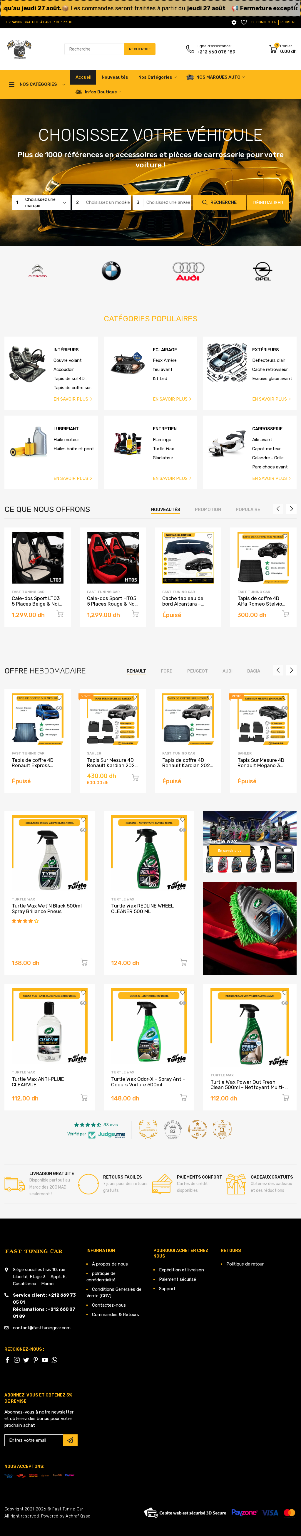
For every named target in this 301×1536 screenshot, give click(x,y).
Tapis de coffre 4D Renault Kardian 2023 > (187, 765)
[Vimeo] (54, 1360)
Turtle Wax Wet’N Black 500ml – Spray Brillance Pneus (49, 908)
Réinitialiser (268, 202)
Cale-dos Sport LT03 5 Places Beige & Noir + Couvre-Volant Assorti (36, 606)
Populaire (248, 509)
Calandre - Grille (268, 458)
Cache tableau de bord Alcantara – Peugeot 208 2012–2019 (185, 606)
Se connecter (264, 22)
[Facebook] (7, 1360)
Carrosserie (267, 428)
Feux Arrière (165, 360)
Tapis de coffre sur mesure (72, 388)
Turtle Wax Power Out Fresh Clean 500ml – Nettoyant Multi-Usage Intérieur (247, 1087)
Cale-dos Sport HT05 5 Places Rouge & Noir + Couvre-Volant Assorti (112, 606)
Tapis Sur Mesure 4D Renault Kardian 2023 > (112, 765)
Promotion (208, 509)
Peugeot (197, 671)
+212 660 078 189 (216, 52)
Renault (136, 671)
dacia (253, 671)
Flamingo (162, 439)
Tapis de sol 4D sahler (69, 379)
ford (167, 671)
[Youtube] (45, 1360)
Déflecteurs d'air (268, 360)
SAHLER (94, 753)
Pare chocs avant (270, 467)
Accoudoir (63, 369)
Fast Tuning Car (28, 592)
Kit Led (160, 378)
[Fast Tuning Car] (19, 49)
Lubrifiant (66, 428)
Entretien (165, 428)
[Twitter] (17, 1360)
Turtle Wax (163, 448)
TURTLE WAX (23, 899)
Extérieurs (265, 349)
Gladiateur (163, 458)
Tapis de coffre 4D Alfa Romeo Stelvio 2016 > (260, 603)
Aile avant (262, 439)
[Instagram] (26, 1360)
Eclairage (165, 349)
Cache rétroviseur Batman (270, 370)
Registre (288, 22)
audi (228, 671)
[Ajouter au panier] (59, 614)
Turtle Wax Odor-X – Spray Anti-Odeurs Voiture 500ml (148, 1082)
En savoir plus (230, 850)
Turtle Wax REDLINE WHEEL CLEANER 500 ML (142, 908)
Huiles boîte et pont (73, 448)
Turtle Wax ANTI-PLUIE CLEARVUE (38, 1082)
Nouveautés (165, 509)
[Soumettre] (70, 1440)
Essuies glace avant (272, 378)
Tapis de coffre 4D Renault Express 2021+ (32, 765)
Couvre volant (67, 360)
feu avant (163, 369)
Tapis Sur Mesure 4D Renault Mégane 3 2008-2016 (261, 765)
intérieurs (66, 349)
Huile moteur (66, 439)
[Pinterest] (36, 1360)
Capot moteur (266, 448)
